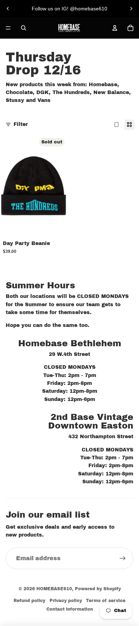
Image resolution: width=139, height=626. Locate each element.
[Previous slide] (8, 8)
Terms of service (105, 600)
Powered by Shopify (98, 588)
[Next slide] (131, 8)
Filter (21, 124)
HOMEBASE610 (54, 588)
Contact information (69, 609)
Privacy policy (66, 600)
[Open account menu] (115, 28)
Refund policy (29, 600)
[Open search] (23, 28)
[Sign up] (122, 558)
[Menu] (8, 28)
